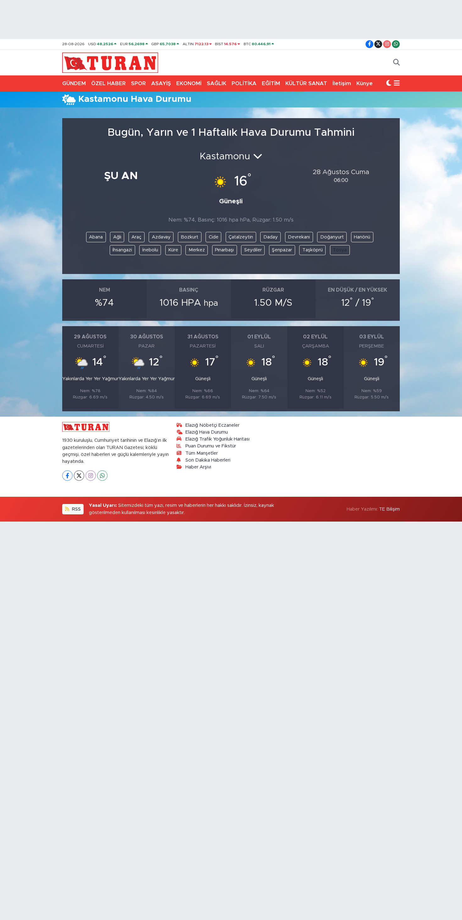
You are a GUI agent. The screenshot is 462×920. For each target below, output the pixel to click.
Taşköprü (312, 250)
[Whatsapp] (102, 475)
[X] (79, 475)
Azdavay (161, 237)
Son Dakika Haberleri (207, 460)
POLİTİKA (244, 83)
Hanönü (362, 237)
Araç (136, 237)
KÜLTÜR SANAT (306, 83)
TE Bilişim (389, 509)
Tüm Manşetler (201, 453)
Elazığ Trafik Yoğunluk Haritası (217, 439)
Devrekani (299, 237)
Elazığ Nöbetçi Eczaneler (212, 425)
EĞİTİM (271, 83)
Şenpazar (282, 250)
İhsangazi (122, 250)
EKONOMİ (188, 83)
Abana (96, 237)
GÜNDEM (74, 83)
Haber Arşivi (198, 467)
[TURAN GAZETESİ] (110, 62)
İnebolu (150, 250)
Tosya (340, 250)
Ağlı (117, 237)
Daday (270, 237)
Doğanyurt (332, 237)
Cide (213, 237)
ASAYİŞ (161, 83)
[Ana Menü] (397, 83)
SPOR (138, 83)
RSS (76, 509)
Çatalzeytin (240, 237)
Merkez (197, 250)
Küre (173, 250)
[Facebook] (67, 475)
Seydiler (253, 250)
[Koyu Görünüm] (388, 83)
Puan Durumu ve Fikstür (210, 446)
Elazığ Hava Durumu (206, 432)
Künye (364, 83)
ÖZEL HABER (108, 83)
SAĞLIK (216, 83)
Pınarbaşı (224, 250)
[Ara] (396, 63)
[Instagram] (90, 475)
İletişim (342, 83)
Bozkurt (189, 237)
